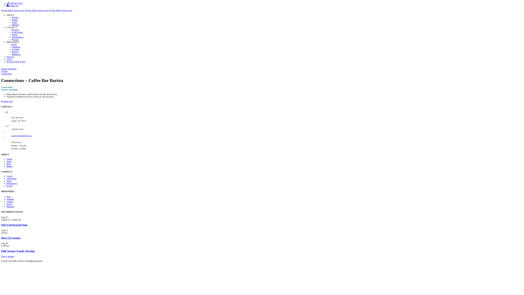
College (10, 201)
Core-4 (10, 176)
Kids (9, 197)
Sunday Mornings (9, 69)
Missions (10, 206)
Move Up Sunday (11, 238)
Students (10, 199)
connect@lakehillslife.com (21, 136)
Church (4, 71)
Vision (9, 159)
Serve (9, 181)
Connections (6, 74)
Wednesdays (12, 183)
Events (9, 186)
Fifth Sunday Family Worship (18, 251)
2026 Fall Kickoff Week (14, 225)
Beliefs (10, 166)
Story (9, 164)
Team (9, 161)
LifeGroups (12, 178)
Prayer (9, 204)
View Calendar (7, 256)
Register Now (7, 101)
